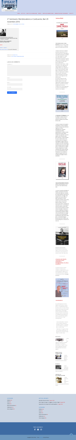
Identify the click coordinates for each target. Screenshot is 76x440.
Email (8, 82)
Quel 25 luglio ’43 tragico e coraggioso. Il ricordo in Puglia (49, 402)
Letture (8, 403)
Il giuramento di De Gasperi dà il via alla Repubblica (48, 404)
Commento (10, 64)
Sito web (9, 87)
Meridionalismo (20, 56)
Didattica (15, 54)
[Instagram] (41, 429)
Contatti (71, 13)
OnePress (41, 437)
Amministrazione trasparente (61, 13)
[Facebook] (35, 429)
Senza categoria (10, 409)
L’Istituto (23, 13)
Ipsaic (23, 24)
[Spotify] (38, 429)
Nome (8, 77)
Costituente (14, 56)
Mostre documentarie (11, 405)
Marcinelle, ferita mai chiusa (44, 400)
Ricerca (39, 13)
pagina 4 (5, 47)
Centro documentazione (48, 13)
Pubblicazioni (9, 407)
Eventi (8, 401)
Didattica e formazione (31, 13)
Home (18, 13)
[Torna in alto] (71, 435)
